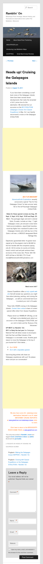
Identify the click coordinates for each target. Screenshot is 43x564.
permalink (18, 439)
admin (32, 437)
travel (29, 435)
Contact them (16, 308)
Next (34, 61)
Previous (9, 61)
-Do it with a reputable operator (20, 350)
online (23, 308)
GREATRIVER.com (12, 45)
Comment (14, 492)
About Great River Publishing (22, 40)
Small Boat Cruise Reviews (25, 54)
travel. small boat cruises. (19, 437)
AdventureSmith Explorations (21, 199)
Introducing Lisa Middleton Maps (16, 49)
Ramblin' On (14, 13)
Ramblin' (24, 435)
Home (8, 40)
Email (13, 532)
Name (13, 520)
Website (12, 543)
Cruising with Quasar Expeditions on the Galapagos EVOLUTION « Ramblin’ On (18, 462)
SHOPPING (10, 54)
